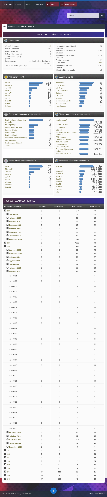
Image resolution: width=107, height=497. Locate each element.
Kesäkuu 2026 (14, 221)
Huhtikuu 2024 (14, 436)
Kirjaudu (54, 4)
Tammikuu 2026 (15, 239)
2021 (8, 457)
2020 (8, 461)
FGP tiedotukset (62, 90)
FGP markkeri (10, 140)
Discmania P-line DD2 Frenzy (16, 137)
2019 (8, 464)
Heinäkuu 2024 (15, 268)
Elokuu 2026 (14, 214)
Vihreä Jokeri (10, 132)
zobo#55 (8, 184)
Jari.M (7, 98)
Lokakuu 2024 (14, 257)
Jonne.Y (8, 93)
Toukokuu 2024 (15, 432)
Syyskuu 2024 (14, 260)
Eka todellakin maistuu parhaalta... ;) (64, 150)
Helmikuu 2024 (15, 443)
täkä (57, 192)
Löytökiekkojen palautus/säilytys (62, 145)
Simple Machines (27, 494)
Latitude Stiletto (11, 130)
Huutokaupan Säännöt (13, 143)
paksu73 (59, 189)
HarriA (7, 103)
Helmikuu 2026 (15, 235)
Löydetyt (59, 88)
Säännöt (8, 145)
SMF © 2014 (15, 494)
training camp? (10, 124)
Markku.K (9, 85)
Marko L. (8, 95)
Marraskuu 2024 (15, 253)
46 (50, 46)
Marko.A (8, 82)
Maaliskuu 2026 (15, 232)
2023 (8, 450)
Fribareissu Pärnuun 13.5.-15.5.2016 (63, 140)
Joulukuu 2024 (15, 250)
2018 (8, 468)
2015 (8, 479)
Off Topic (59, 95)
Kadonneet (60, 82)
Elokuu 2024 (14, 264)
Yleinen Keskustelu (63, 101)
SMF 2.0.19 (6, 494)
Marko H (59, 186)
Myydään (59, 98)
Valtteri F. (8, 179)
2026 (8, 211)
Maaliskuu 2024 (15, 439)
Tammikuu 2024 (15, 447)
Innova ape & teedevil (13, 127)
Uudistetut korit (11, 135)
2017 (8, 472)
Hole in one (60, 85)
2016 (8, 475)
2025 (8, 243)
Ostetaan (59, 93)
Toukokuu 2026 (15, 225)
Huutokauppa (61, 106)
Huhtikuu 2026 (14, 228)
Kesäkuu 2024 (14, 271)
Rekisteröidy (70, 4)
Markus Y (9, 90)
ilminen (8, 106)
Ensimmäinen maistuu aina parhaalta (15, 121)
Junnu (99, 62)
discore (8, 182)
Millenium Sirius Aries (64, 153)
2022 (8, 454)
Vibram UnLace (62, 124)
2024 (8, 246)
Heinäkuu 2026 (15, 218)
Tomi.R (8, 88)
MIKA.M (59, 176)
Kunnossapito (61, 103)
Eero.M (8, 101)
